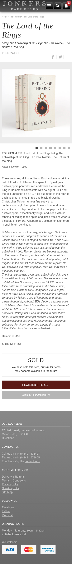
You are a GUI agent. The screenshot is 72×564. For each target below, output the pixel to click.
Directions (8, 438)
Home (4, 16)
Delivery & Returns (13, 476)
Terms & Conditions (14, 480)
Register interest (36, 384)
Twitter (6, 511)
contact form (32, 461)
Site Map (7, 492)
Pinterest (7, 515)
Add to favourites (36, 395)
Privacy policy (10, 484)
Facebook (8, 507)
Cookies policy (10, 488)
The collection (15, 16)
